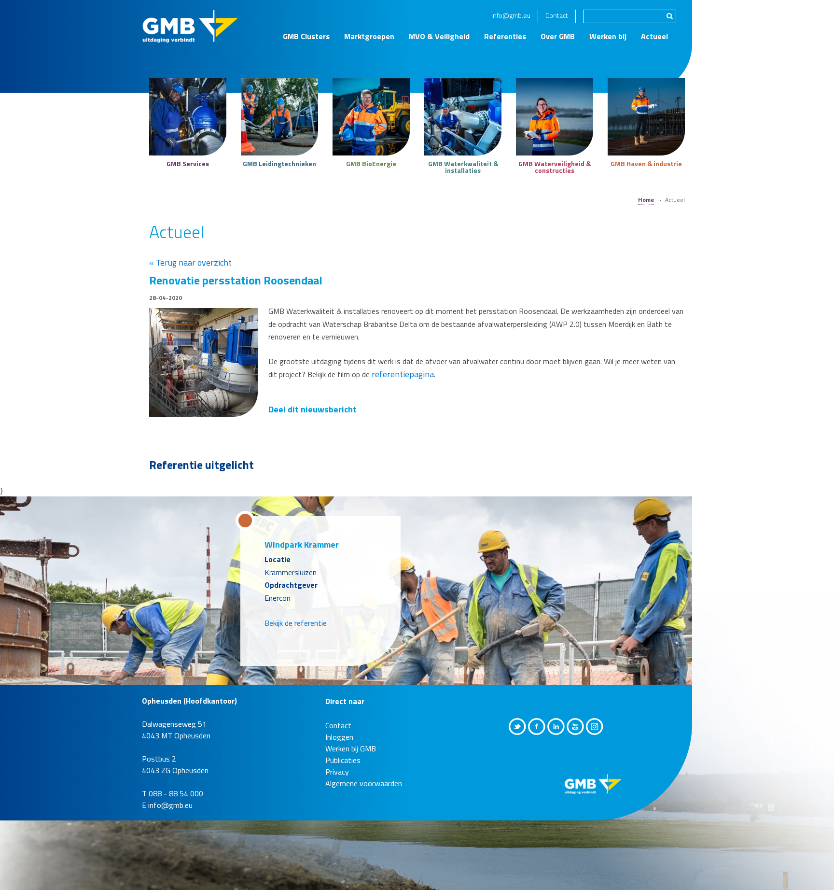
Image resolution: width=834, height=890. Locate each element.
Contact (556, 15)
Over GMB (558, 36)
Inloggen (339, 746)
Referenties (505, 36)
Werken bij (607, 36)
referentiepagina (403, 374)
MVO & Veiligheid (439, 36)
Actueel (654, 36)
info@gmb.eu (510, 15)
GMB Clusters (306, 36)
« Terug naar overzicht (190, 262)
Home (646, 199)
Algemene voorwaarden (363, 793)
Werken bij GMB (350, 758)
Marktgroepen (369, 36)
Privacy (337, 781)
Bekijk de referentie (295, 632)
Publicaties (343, 770)
